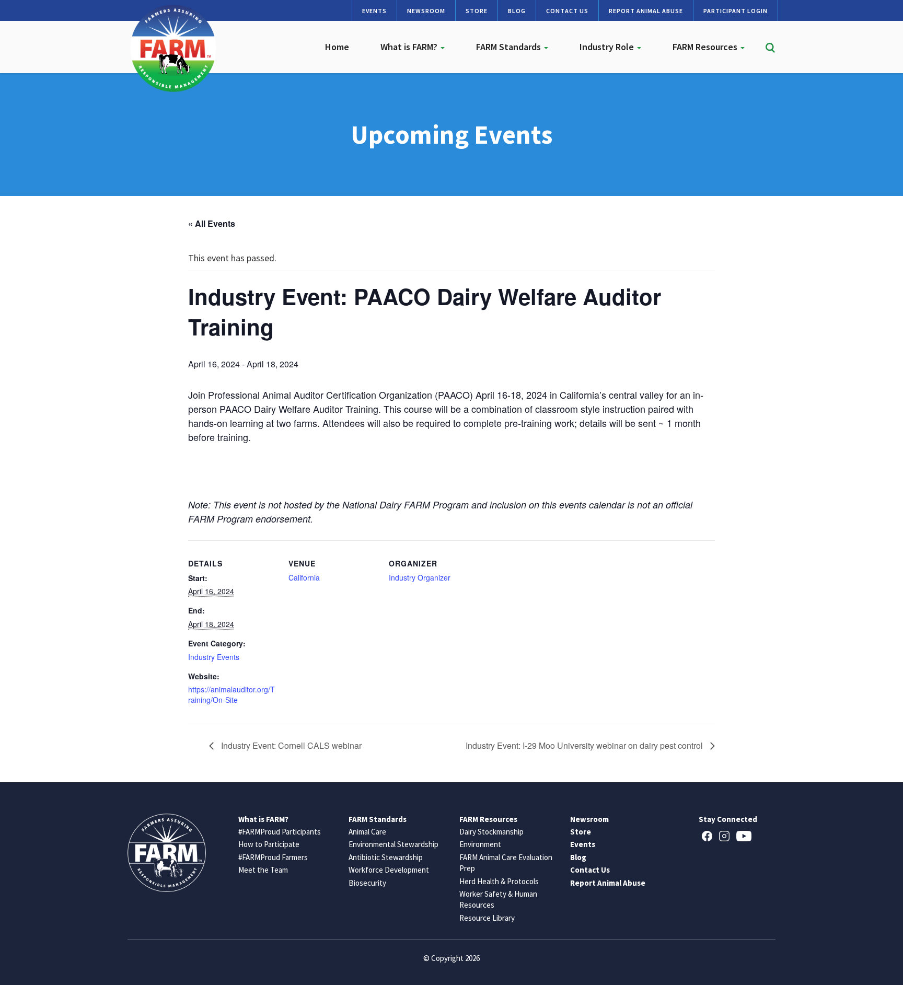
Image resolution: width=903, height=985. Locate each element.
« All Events (211, 223)
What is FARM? (409, 47)
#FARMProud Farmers (273, 857)
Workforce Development (389, 870)
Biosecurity (367, 883)
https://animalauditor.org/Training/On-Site (231, 694)
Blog (517, 11)
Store (477, 11)
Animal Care (367, 832)
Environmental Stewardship (393, 844)
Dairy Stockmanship (491, 832)
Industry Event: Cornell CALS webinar (290, 745)
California (304, 577)
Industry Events (213, 657)
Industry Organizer (419, 577)
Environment (480, 844)
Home (337, 47)
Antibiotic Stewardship (386, 857)
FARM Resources (706, 47)
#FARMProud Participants (279, 832)
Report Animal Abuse (646, 11)
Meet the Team (263, 870)
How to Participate (268, 844)
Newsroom (426, 11)
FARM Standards (509, 47)
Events (374, 11)
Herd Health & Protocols (499, 881)
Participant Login (735, 11)
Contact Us (567, 11)
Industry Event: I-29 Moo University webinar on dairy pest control (585, 745)
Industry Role (608, 47)
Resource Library (487, 918)
